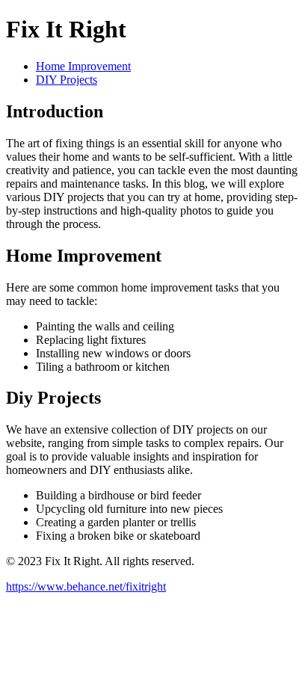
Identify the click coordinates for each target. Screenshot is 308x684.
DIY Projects (66, 79)
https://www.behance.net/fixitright (86, 586)
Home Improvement (83, 66)
